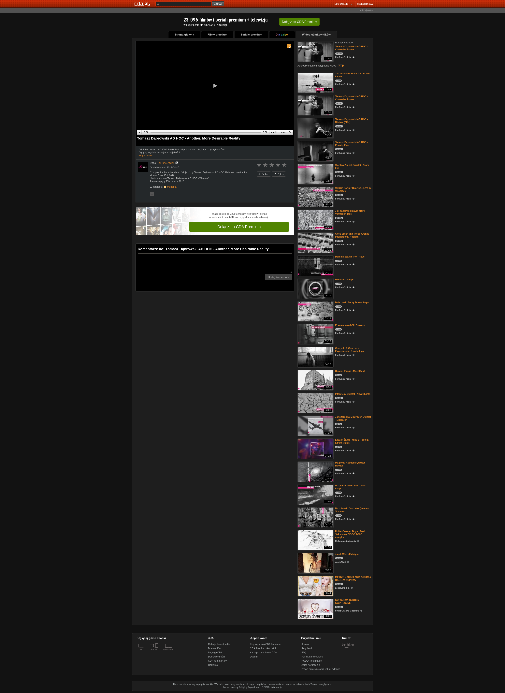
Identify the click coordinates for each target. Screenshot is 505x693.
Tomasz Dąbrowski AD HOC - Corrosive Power (351, 48)
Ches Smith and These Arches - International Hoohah (353, 235)
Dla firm (254, 656)
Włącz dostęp (146, 155)
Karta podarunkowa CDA (263, 652)
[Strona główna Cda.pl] (142, 3)
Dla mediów (214, 648)
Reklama (213, 665)
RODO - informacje (311, 660)
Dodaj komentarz (278, 277)
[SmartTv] (157, 652)
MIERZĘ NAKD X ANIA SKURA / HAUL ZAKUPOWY (353, 579)
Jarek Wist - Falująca (347, 554)
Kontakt (305, 644)
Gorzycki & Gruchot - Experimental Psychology (349, 350)
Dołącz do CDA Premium (239, 227)
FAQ (303, 652)
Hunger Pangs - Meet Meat (350, 371)
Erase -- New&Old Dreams (350, 325)
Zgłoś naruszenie (310, 665)
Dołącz (299, 21)
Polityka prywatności (312, 656)
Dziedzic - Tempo (344, 279)
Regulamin (307, 648)
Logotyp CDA (215, 652)
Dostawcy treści (216, 656)
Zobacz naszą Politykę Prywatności (242, 687)
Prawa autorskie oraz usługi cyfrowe (320, 669)
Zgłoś (280, 174)
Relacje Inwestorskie (219, 644)
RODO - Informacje (272, 687)
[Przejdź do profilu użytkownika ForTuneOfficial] (143, 167)
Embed (265, 174)
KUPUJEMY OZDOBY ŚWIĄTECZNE (347, 601)
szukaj (218, 4)
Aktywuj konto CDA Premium (265, 644)
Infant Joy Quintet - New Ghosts (352, 394)
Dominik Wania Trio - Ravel (350, 256)
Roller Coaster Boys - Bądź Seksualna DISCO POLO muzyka (350, 534)
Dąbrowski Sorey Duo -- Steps (352, 302)
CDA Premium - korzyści (263, 648)
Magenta (172, 186)
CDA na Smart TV (217, 660)
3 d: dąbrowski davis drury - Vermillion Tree (350, 212)
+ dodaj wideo (366, 10)
